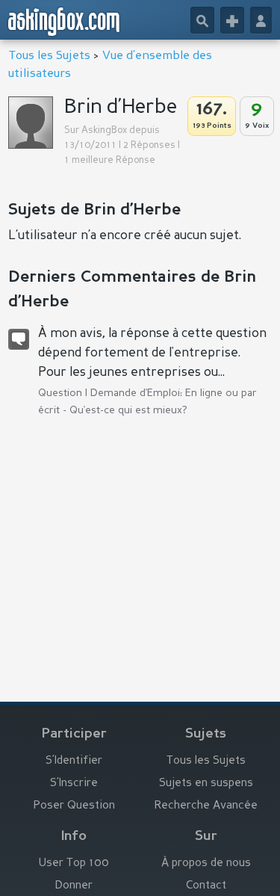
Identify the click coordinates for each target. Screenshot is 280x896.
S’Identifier (74, 761)
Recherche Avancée (206, 806)
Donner (74, 886)
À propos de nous (206, 863)
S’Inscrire (74, 783)
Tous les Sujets (49, 56)
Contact (206, 886)
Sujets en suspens (206, 783)
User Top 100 (74, 863)
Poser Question (74, 806)
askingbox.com (64, 21)
